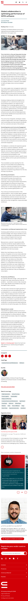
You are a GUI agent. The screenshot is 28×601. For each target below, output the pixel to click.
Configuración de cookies (7, 598)
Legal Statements (5, 593)
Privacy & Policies (5, 595)
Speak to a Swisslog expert (8, 343)
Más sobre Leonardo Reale (8, 386)
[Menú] (26, 2)
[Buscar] (23, 2)
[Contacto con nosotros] (16, 2)
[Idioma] (19, 2)
